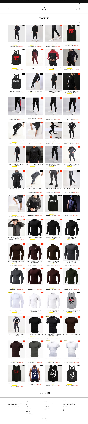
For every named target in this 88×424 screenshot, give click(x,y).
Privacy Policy (47, 404)
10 (45, 393)
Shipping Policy (47, 406)
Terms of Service (47, 408)
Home (30, 9)
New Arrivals (36, 9)
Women (54, 9)
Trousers (27, 404)
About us (46, 409)
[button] (14, 45)
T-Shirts (27, 406)
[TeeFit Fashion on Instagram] (63, 410)
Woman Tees (28, 411)
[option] (26, 2)
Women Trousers (28, 413)
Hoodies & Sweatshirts (29, 414)
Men (50, 9)
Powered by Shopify (44, 420)
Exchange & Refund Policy (49, 403)
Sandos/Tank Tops (29, 408)
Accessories (60, 9)
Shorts (27, 409)
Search (46, 401)
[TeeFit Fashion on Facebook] (65, 410)
